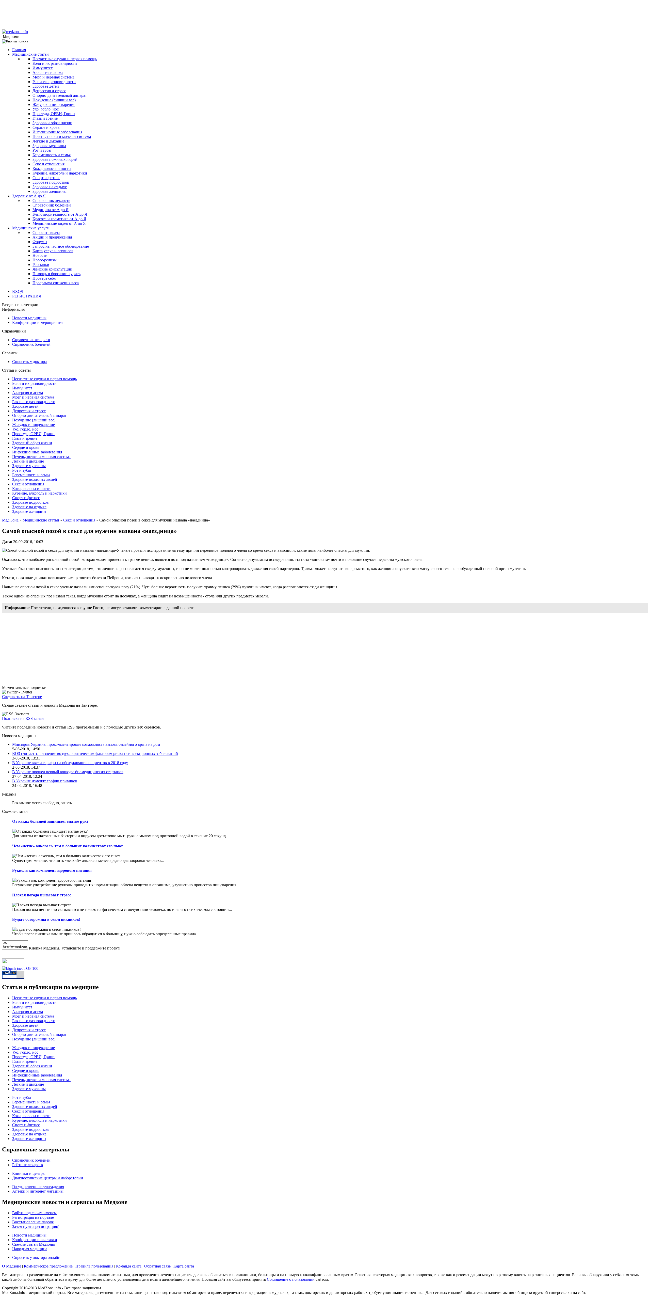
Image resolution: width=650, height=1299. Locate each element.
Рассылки (40, 264)
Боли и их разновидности (54, 63)
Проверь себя (44, 278)
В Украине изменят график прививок (44, 781)
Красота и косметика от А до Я (59, 219)
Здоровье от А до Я (29, 196)
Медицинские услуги (31, 228)
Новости (39, 255)
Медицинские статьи (30, 54)
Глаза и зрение (45, 118)
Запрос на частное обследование (60, 246)
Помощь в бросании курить (56, 274)
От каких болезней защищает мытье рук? (50, 821)
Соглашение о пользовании (291, 1279)
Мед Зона (10, 520)
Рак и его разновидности (54, 82)
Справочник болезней (51, 205)
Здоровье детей (45, 86)
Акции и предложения (52, 237)
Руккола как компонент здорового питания (52, 870)
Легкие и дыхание (48, 141)
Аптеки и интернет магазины (37, 1191)
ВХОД (17, 291)
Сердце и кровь (45, 127)
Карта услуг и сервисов (52, 251)
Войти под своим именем (34, 1213)
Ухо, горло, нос (45, 109)
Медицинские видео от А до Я (59, 223)
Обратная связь (157, 1266)
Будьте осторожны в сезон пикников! (46, 919)
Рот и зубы (41, 150)
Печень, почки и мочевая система (61, 136)
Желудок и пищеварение (53, 104)
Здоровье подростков (50, 182)
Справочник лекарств (51, 200)
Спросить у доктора (29, 361)
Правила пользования (94, 1266)
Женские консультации (52, 269)
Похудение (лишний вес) (54, 100)
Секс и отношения (48, 164)
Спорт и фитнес (46, 178)
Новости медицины (29, 318)
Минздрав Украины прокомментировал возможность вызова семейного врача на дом (86, 744)
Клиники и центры (28, 1173)
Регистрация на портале (33, 1217)
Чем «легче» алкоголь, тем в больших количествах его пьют (67, 846)
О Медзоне (11, 1266)
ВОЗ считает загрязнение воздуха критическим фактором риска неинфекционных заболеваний (95, 753)
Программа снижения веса (55, 283)
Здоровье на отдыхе (49, 187)
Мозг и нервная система (53, 77)
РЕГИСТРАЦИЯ (26, 296)
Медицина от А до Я (50, 210)
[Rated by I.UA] (13, 965)
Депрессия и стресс (49, 91)
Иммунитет (42, 68)
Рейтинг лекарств (27, 1165)
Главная (19, 49)
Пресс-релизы (44, 260)
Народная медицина (29, 1249)
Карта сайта (183, 1266)
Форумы (39, 242)
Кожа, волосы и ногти (51, 168)
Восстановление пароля (33, 1222)
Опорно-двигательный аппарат (59, 95)
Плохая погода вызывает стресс (41, 895)
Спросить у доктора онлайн (36, 1257)
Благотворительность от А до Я (59, 214)
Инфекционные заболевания (57, 132)
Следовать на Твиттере (22, 696)
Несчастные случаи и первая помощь (64, 59)
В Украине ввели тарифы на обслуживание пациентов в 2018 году (70, 763)
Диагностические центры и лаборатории (47, 1178)
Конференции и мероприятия (37, 322)
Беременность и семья (51, 155)
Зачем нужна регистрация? (35, 1226)
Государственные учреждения (38, 1186)
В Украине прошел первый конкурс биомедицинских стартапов (67, 772)
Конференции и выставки (34, 1240)
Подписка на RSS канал (23, 718)
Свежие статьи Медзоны (33, 1244)
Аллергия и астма (47, 72)
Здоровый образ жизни (52, 123)
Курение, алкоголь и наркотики (59, 173)
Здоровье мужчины (49, 146)
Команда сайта (128, 1266)
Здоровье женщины (49, 191)
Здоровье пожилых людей (54, 159)
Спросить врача (46, 232)
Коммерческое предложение (48, 1266)
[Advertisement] (325, 13)
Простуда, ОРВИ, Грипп (53, 114)
